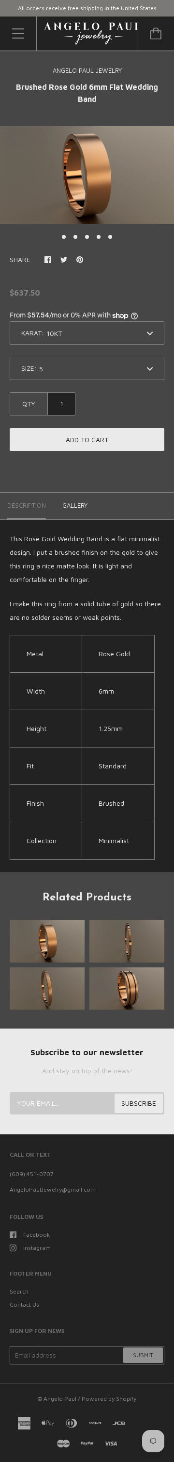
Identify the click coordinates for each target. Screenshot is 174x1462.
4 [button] (99, 237)
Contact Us (24, 1304)
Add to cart (87, 439)
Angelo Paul (60, 1398)
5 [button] (110, 237)
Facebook (36, 1234)
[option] (87, 175)
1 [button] (64, 237)
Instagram (37, 1247)
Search (19, 1291)
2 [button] (75, 237)
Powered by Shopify (109, 1398)
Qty (28, 403)
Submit (143, 1355)
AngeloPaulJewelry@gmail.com (53, 1189)
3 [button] (87, 237)
